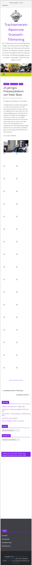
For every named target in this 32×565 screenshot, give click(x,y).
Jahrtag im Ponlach (22, 395)
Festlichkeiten (14, 84)
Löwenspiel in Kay (6, 418)
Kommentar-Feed (6, 542)
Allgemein (6, 84)
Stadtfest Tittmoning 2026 (9, 406)
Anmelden (4, 535)
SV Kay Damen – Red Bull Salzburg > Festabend (14, 413)
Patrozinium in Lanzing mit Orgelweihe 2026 (13, 409)
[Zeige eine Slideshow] (16, 380)
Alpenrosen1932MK (17, 98)
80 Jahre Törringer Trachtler (9, 421)
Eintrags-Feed (5, 539)
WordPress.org (6, 546)
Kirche (20, 84)
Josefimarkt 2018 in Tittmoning (13, 390)
